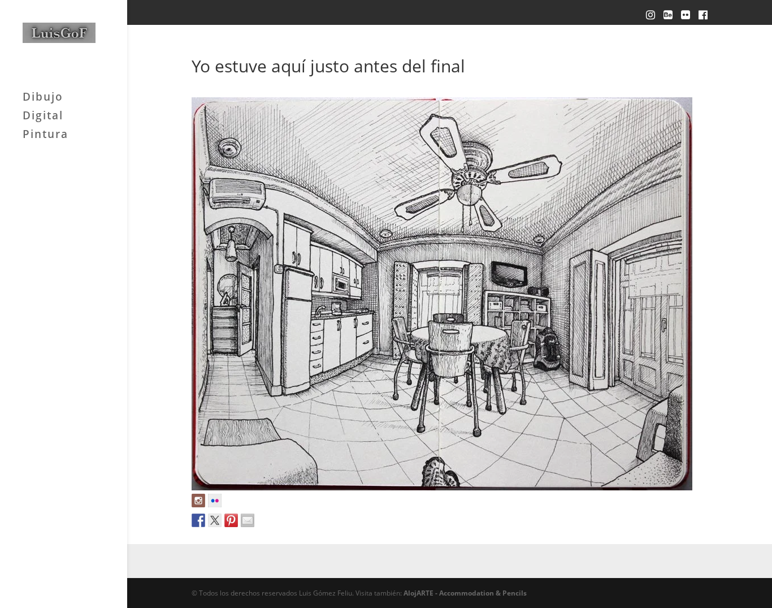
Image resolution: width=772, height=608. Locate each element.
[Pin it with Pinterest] (231, 520)
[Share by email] (247, 520)
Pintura (45, 135)
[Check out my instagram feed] (198, 500)
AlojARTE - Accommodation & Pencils (465, 593)
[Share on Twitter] (215, 520)
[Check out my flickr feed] (215, 500)
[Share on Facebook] (198, 520)
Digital (43, 117)
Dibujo (43, 98)
